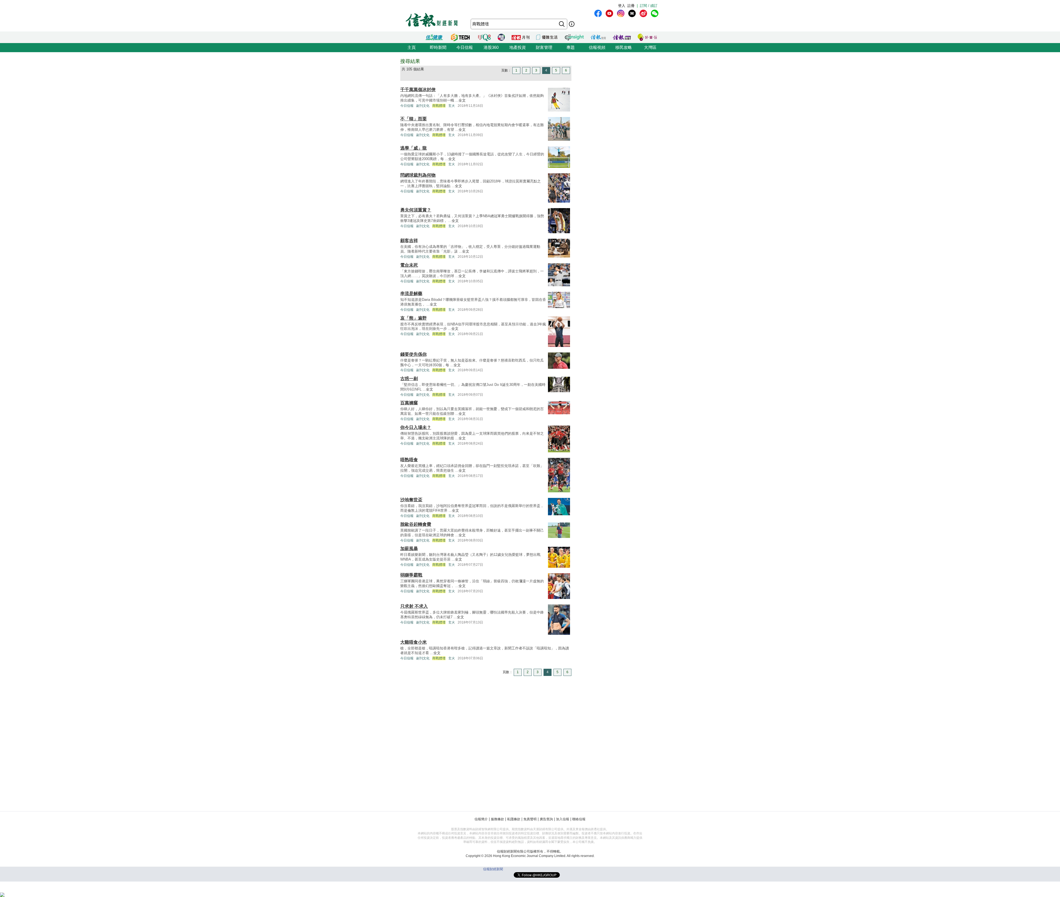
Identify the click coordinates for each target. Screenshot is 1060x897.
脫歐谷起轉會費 (415, 524)
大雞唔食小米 (413, 642)
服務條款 (497, 819)
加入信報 (562, 819)
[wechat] (654, 13)
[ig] (620, 13)
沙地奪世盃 (411, 499)
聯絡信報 (578, 819)
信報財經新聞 (493, 869)
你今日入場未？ (415, 427)
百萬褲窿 (409, 402)
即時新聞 (438, 47)
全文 (462, 100)
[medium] (632, 13)
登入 (621, 6)
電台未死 (409, 265)
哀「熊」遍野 (413, 318)
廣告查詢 (546, 819)
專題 (570, 47)
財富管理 (544, 47)
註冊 (631, 6)
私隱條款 (513, 819)
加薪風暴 (409, 548)
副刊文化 (423, 106)
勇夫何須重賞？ (415, 210)
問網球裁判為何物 (418, 175)
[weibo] (643, 13)
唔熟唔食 (409, 459)
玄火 (451, 106)
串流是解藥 (411, 293)
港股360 (491, 47)
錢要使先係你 (413, 354)
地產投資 (517, 47)
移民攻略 (623, 47)
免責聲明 (530, 819)
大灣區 (650, 47)
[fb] (598, 13)
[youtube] (609, 13)
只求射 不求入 (414, 606)
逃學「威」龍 (413, 148)
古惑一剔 (409, 378)
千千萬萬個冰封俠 (418, 89)
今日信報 (464, 47)
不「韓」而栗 (413, 118)
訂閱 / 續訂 (649, 6)
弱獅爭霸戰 (411, 575)
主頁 (411, 47)
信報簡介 (481, 819)
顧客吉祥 (409, 240)
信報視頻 (597, 47)
